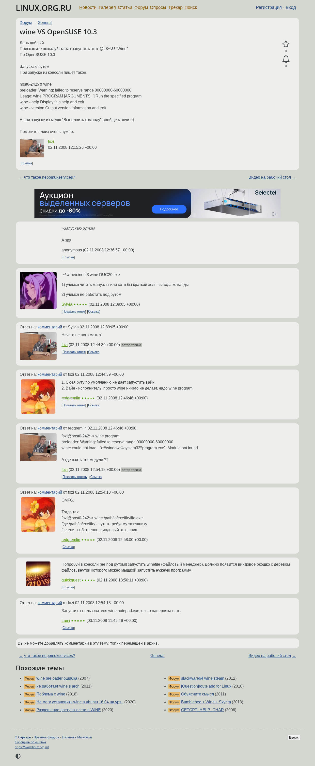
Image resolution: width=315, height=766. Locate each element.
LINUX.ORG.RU (43, 7)
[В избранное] (285, 44)
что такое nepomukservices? (49, 177)
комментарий (50, 327)
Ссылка (26, 163)
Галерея (107, 7)
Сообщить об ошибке (30, 742)
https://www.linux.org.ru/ (32, 747)
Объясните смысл (197, 694)
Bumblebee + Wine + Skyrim (206, 702)
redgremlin (71, 398)
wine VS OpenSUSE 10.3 (58, 31)
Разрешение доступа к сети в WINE (68, 710)
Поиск (191, 7)
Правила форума (46, 737)
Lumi (66, 620)
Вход (291, 7)
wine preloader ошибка (56, 678)
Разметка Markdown (77, 737)
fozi (51, 141)
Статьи (125, 7)
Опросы (158, 7)
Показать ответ (74, 312)
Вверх (293, 737)
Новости (87, 7)
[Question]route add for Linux (206, 686)
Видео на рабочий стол (270, 177)
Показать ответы (75, 477)
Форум (141, 7)
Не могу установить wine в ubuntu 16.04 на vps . (79, 702)
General (45, 22)
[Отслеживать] (285, 59)
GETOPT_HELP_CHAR (202, 710)
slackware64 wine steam (202, 678)
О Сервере (23, 737)
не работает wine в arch (57, 686)
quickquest (71, 580)
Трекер (175, 7)
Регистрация (269, 7)
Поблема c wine (50, 694)
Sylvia (67, 304)
